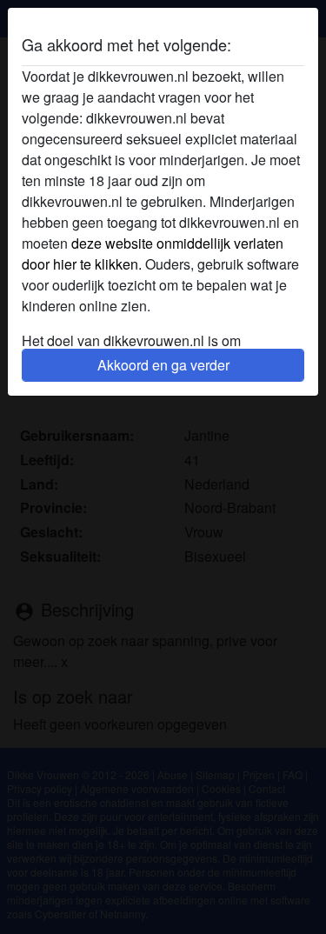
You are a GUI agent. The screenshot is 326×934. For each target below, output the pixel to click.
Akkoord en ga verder (163, 365)
